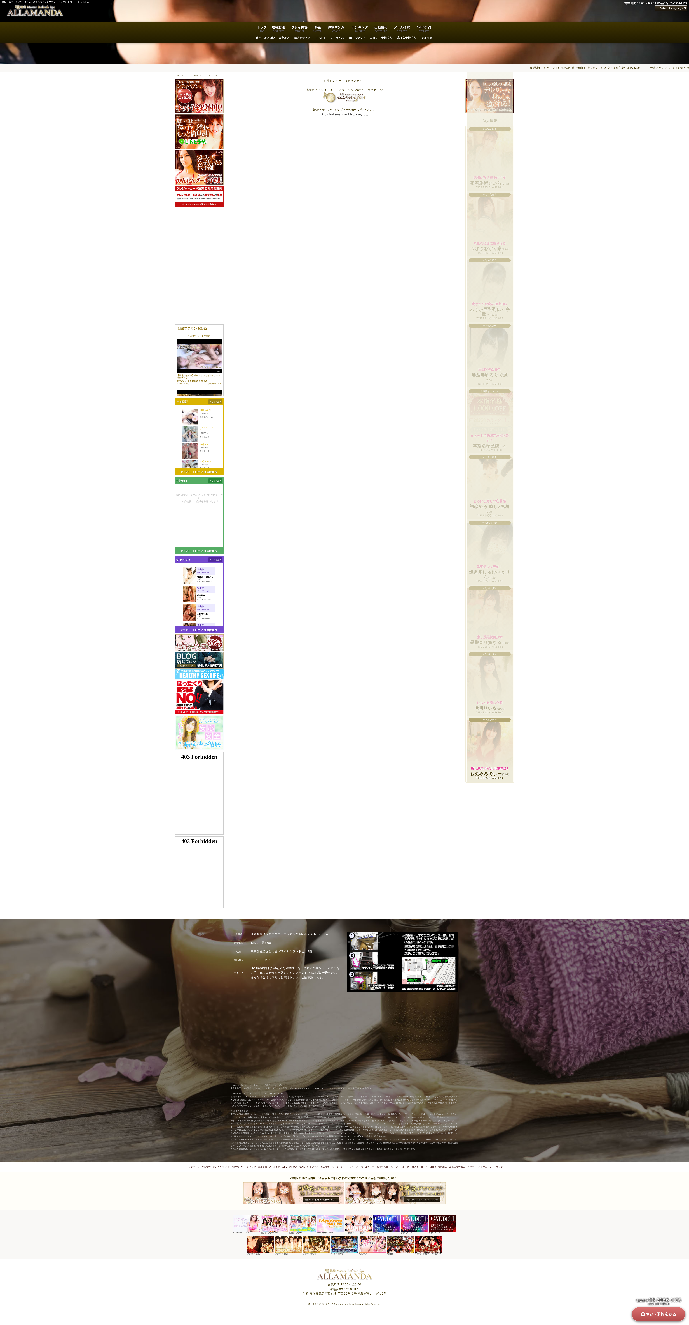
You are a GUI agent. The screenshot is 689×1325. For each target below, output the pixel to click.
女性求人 (386, 37)
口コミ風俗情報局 (206, 472)
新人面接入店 (302, 37)
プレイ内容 (299, 29)
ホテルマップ (357, 37)
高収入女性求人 (406, 37)
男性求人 (472, 1166)
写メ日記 (269, 37)
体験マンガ (336, 29)
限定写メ (284, 37)
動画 (258, 37)
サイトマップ (496, 1166)
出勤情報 (380, 29)
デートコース (402, 1166)
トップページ (193, 1166)
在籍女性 (278, 29)
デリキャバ (337, 37)
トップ (262, 29)
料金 (317, 29)
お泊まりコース (420, 1166)
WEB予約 (424, 29)
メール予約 (402, 29)
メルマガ (426, 37)
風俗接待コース (385, 1166)
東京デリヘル (187, 472)
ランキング (360, 29)
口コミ (374, 37)
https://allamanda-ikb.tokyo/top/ (344, 114)
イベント (320, 37)
